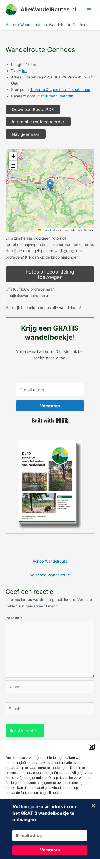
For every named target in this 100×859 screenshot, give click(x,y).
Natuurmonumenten (55, 96)
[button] (91, 747)
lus (24, 70)
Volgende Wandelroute (50, 575)
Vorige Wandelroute (50, 561)
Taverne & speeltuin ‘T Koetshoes (60, 89)
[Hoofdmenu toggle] (89, 9)
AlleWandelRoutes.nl (48, 9)
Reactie (14, 618)
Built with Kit (50, 420)
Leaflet (46, 230)
